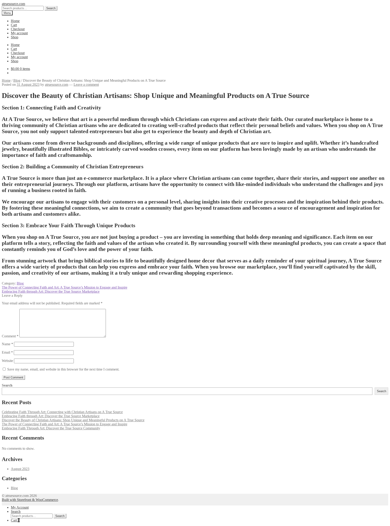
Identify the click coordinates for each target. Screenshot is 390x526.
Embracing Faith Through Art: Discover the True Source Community (51, 428)
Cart (14, 25)
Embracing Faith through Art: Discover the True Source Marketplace (51, 291)
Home (15, 21)
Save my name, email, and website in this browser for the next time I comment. (63, 369)
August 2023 (20, 469)
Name (7, 344)
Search (51, 8)
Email (7, 352)
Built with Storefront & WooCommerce (30, 500)
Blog (16, 80)
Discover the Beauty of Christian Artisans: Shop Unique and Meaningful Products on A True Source (73, 420)
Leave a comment (86, 84)
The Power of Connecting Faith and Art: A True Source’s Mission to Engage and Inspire (64, 287)
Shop (14, 37)
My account (19, 33)
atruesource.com (13, 4)
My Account (20, 507)
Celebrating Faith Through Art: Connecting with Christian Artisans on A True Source (62, 412)
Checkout (18, 29)
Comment (10, 336)
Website (7, 361)
